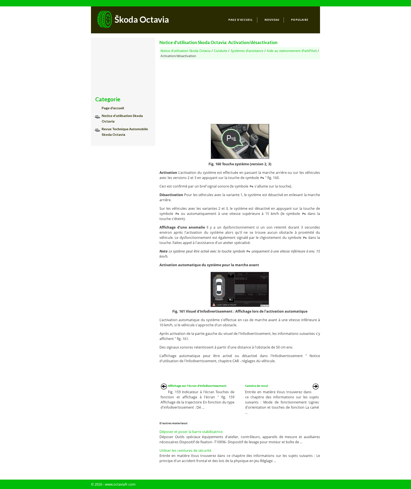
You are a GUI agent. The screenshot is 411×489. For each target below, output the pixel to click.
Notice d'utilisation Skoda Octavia (185, 51)
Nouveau (272, 20)
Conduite (220, 51)
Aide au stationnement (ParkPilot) (292, 51)
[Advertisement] (239, 89)
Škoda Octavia (142, 19)
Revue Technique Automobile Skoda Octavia (125, 131)
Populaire (299, 20)
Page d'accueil (240, 20)
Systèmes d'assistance (247, 51)
